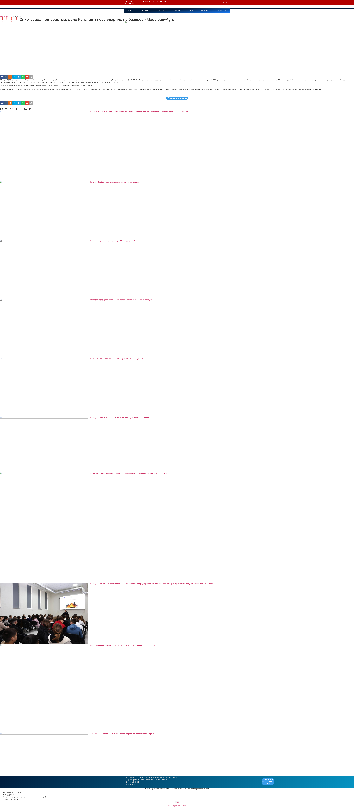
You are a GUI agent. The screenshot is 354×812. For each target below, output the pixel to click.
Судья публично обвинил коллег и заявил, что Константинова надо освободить (123, 645)
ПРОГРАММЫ (205, 10)
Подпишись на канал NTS (178, 98)
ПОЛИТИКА (144, 10)
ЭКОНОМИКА (160, 10)
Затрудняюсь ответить (11, 799)
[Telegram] (226, 2)
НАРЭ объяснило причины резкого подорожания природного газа (117, 359)
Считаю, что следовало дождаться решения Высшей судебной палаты (28, 797)
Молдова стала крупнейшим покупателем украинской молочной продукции (122, 300)
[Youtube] (223, 2)
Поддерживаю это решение (13, 792)
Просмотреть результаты (177, 806)
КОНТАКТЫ (222, 10)
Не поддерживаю (9, 795)
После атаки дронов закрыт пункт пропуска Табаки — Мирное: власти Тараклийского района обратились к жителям (139, 111)
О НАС (130, 10)
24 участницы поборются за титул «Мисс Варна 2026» (113, 241)
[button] (2, 77)
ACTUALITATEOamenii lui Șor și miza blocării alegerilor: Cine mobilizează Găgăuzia (122, 734)
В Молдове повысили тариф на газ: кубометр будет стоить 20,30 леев (119, 418)
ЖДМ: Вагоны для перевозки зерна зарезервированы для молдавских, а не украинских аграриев (130, 473)
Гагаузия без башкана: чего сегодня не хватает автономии (114, 182)
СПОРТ (191, 10)
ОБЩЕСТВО (177, 10)
